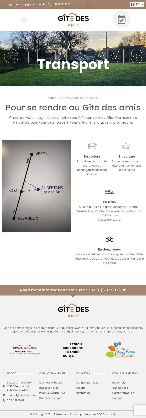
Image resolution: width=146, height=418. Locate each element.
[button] (24, 20)
